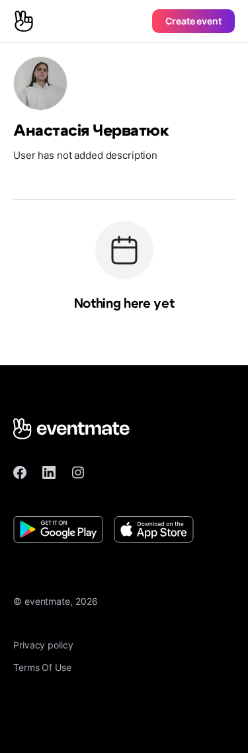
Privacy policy (43, 644)
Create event (193, 20)
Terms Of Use (42, 667)
